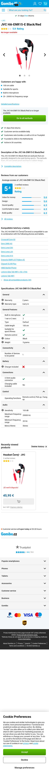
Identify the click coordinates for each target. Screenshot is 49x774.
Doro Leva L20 (7, 252)
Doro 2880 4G (6, 244)
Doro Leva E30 (7, 248)
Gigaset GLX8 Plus (8, 264)
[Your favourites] (40, 4)
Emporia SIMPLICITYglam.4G (13, 260)
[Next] (44, 54)
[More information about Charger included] (3, 367)
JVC (3, 20)
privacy (26, 743)
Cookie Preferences (39, 643)
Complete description (12, 166)
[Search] (45, 10)
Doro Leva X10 (7, 256)
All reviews (8, 219)
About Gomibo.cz (9, 643)
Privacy (20, 643)
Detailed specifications (10, 104)
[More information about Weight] (3, 342)
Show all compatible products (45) (17, 280)
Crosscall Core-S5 (8, 240)
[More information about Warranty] (3, 300)
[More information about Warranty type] (3, 304)
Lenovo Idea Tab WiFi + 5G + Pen (14, 272)
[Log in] (35, 4)
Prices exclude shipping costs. (27, 635)
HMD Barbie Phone (8, 268)
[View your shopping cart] (45, 4)
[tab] (20, 75)
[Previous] (4, 54)
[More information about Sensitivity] (3, 410)
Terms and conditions (16, 646)
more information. (24, 639)
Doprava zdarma (16, 507)
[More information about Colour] (3, 338)
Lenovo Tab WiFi (7, 276)
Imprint (27, 643)
